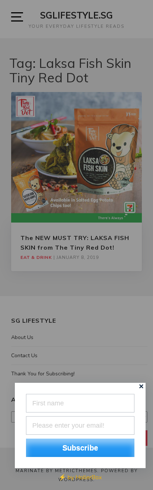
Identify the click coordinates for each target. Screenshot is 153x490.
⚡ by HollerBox (80, 477)
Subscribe (80, 448)
